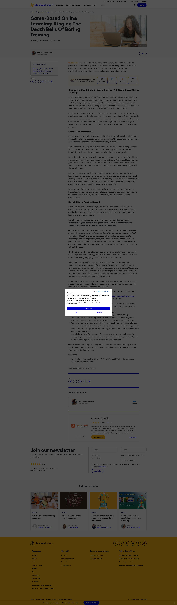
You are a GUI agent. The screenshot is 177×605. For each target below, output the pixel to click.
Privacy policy (97, 291)
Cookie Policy (106, 291)
